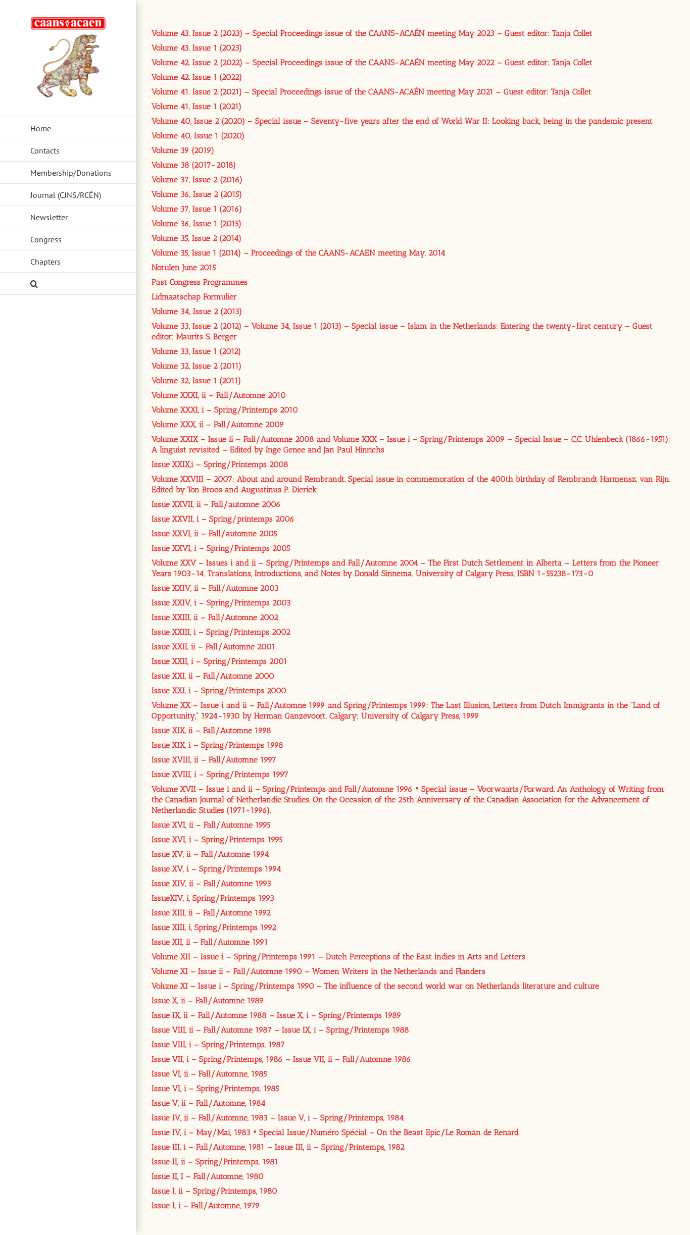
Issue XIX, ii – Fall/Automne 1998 (211, 730)
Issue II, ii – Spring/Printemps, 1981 (215, 1161)
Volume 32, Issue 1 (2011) (196, 380)
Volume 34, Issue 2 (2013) (197, 311)
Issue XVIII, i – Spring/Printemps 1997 (220, 774)
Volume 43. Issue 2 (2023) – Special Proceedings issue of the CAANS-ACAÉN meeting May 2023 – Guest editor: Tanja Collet (372, 33)
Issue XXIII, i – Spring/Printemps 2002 (221, 632)
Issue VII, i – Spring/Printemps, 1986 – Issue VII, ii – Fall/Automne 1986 (281, 1059)
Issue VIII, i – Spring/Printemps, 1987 (218, 1044)
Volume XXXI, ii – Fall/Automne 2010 (219, 395)
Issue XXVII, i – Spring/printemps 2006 (223, 519)
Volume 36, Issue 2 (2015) (197, 194)
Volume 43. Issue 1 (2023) (197, 48)
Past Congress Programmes (200, 282)
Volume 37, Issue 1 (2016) (197, 209)
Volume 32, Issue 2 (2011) (196, 366)
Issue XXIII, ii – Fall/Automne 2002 (215, 617)
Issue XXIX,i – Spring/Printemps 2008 (220, 464)
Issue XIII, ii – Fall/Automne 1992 (211, 912)
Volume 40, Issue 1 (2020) (198, 135)
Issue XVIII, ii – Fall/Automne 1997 (214, 759)
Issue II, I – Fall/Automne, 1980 (208, 1176)
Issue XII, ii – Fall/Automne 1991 (210, 942)
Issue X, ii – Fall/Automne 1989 (208, 1000)
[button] (68, 284)
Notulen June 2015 (184, 267)
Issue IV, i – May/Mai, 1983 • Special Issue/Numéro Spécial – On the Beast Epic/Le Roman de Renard (335, 1132)
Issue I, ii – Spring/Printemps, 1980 (214, 1191)
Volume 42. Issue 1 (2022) (197, 77)
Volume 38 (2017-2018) (194, 165)
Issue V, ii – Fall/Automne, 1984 (209, 1103)
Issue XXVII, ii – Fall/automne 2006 (216, 504)
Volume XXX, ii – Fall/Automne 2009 (218, 424)
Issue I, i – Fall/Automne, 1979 (206, 1205)
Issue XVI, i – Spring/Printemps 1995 (217, 839)
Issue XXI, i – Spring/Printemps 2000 (219, 690)
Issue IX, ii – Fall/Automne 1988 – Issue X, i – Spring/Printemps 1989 (277, 1015)
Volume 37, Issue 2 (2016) (197, 179)
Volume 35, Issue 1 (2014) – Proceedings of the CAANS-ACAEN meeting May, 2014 (299, 253)
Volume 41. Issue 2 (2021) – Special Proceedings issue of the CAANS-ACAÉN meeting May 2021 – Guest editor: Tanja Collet (372, 91)
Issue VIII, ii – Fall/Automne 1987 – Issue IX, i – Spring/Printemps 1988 (280, 1030)
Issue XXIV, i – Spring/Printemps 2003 (221, 602)
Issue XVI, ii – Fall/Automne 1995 (211, 825)
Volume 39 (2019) (183, 150)
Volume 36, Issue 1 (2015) (196, 223)
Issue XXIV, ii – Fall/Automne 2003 (215, 588)
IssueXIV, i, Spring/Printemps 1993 (213, 898)
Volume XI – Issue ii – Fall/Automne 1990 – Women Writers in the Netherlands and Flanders (318, 971)
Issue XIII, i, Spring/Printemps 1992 (214, 927)
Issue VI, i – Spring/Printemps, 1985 (215, 1088)
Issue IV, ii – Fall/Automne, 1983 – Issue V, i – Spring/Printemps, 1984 (278, 1117)
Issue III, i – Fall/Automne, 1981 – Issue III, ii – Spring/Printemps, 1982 (278, 1147)
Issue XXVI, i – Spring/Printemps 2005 (221, 548)
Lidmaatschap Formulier (194, 296)
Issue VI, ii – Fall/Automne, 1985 (209, 1073)
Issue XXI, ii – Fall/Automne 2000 (213, 676)
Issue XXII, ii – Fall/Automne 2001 (213, 646)
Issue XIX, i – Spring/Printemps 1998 (217, 745)
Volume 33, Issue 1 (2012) (196, 351)
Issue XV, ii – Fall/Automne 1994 (210, 854)
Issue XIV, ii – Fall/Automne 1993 (211, 883)
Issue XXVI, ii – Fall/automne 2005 (214, 533)
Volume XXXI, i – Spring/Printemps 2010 (225, 410)
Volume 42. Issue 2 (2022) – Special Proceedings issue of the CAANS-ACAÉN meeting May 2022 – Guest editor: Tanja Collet (372, 62)
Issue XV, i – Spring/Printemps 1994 (216, 868)
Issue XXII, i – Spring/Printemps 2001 (219, 661)
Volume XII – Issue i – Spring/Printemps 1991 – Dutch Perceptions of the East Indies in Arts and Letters (338, 956)
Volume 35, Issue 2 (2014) (196, 238)
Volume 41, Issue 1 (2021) (196, 106)
